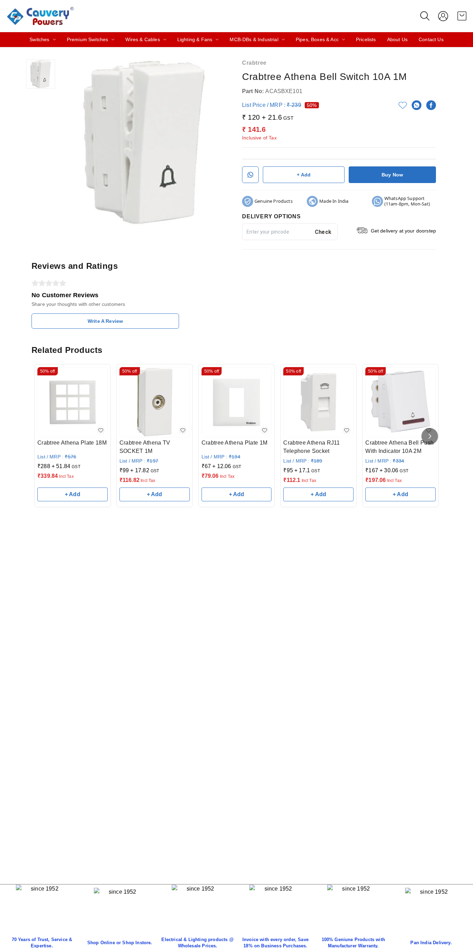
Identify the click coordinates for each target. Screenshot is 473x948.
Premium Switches (87, 39)
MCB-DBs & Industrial (254, 39)
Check (323, 232)
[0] (461, 16)
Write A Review (105, 321)
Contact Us (431, 39)
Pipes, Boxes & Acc (317, 39)
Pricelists (366, 39)
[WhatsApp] (416, 105)
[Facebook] (431, 105)
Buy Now (392, 174)
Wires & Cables (142, 39)
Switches (39, 39)
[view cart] (461, 16)
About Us (397, 39)
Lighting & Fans (195, 39)
